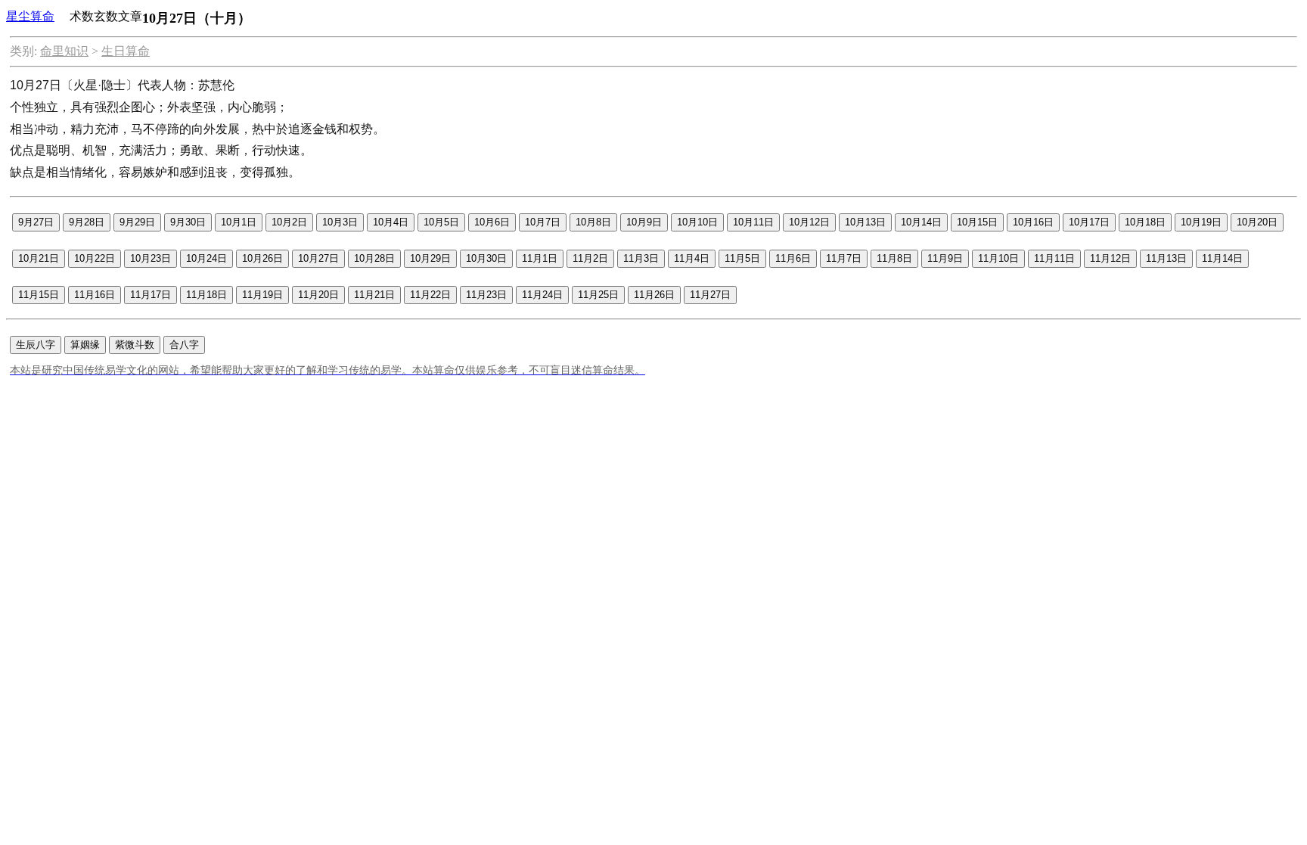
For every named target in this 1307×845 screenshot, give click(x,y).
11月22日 (430, 294)
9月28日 (86, 222)
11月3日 (641, 258)
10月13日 (865, 222)
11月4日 (691, 258)
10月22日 (94, 258)
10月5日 (441, 222)
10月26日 (262, 258)
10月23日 (150, 258)
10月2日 (289, 222)
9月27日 (36, 222)
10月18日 (1145, 222)
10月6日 (492, 222)
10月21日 (38, 258)
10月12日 (809, 222)
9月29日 (137, 222)
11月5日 (742, 258)
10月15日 (977, 222)
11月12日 (1110, 258)
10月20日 (1257, 222)
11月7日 (844, 258)
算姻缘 (85, 344)
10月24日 (206, 258)
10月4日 (390, 222)
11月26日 (654, 294)
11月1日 (539, 258)
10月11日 (753, 222)
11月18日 (206, 294)
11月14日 (1222, 258)
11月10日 (998, 258)
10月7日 (542, 222)
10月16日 (1033, 222)
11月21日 (374, 294)
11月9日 (945, 258)
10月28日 (374, 258)
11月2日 (590, 258)
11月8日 (894, 258)
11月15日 (38, 294)
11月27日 (710, 294)
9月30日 (188, 222)
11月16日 (94, 294)
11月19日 (262, 294)
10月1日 (238, 222)
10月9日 (644, 222)
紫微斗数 (134, 344)
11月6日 (793, 258)
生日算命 (125, 51)
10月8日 (593, 222)
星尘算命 (30, 16)
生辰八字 (35, 344)
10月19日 (1201, 222)
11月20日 (318, 294)
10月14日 (921, 222)
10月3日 (340, 222)
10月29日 (430, 258)
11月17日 (150, 294)
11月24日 (542, 294)
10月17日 (1089, 222)
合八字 (184, 344)
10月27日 (318, 258)
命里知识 (64, 51)
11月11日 (1054, 258)
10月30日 (486, 258)
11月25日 (598, 294)
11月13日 (1166, 258)
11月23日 (486, 294)
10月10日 (697, 222)
